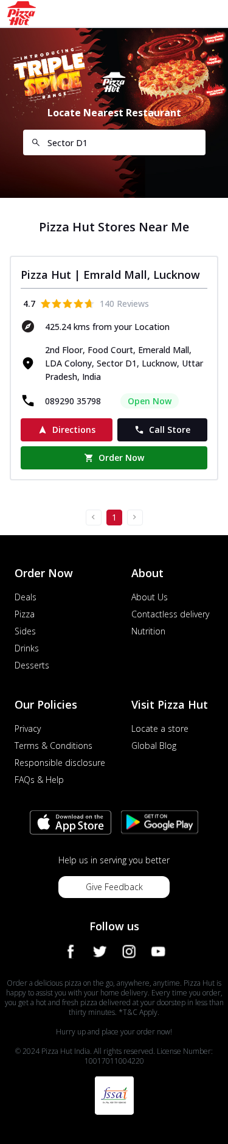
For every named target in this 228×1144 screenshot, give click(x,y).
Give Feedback (114, 887)
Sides (25, 631)
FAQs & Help (39, 779)
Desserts (32, 665)
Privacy (28, 728)
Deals (25, 597)
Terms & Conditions (53, 745)
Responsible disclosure (60, 762)
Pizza (25, 614)
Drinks (27, 648)
